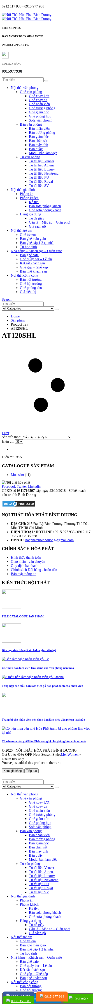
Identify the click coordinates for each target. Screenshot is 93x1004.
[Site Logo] (26, 15)
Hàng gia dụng (30, 214)
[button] (7, 299)
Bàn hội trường (31, 279)
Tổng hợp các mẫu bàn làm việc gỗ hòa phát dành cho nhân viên (42, 685)
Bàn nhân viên (39, 128)
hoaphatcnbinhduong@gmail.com (49, 540)
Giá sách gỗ (37, 226)
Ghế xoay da (38, 100)
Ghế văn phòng (31, 92)
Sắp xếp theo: (12, 437)
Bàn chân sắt (38, 141)
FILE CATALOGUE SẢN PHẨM (23, 616)
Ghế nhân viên (39, 104)
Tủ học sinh (28, 247)
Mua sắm (17, 475)
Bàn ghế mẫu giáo (33, 239)
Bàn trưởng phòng (42, 132)
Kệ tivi (34, 202)
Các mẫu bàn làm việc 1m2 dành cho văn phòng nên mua (38, 668)
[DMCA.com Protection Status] (19, 506)
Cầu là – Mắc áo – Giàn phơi (49, 222)
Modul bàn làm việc (43, 153)
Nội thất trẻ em (21, 230)
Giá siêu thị (28, 292)
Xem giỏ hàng (13, 770)
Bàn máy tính (38, 145)
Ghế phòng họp (40, 116)
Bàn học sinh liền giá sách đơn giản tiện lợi (29, 650)
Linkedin (34, 486)
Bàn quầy (36, 149)
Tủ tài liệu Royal (41, 181)
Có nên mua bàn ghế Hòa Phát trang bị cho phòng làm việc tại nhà (44, 741)
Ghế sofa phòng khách (45, 210)
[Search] (46, 80)
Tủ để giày (36, 218)
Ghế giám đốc (39, 112)
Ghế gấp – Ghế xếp (34, 267)
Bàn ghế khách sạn (33, 271)
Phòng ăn (26, 194)
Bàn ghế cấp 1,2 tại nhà (36, 243)
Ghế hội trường (31, 283)
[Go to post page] (11, 607)
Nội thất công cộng (24, 275)
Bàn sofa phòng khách (45, 206)
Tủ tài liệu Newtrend (43, 173)
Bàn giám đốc (39, 137)
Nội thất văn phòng (24, 88)
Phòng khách (29, 198)
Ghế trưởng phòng (42, 108)
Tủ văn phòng (30, 157)
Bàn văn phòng (31, 124)
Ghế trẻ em (28, 234)
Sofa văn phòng (40, 120)
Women (73, 754)
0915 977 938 (54, 996)
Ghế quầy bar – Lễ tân (36, 259)
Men (64, 754)
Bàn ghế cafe (29, 255)
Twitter (22, 486)
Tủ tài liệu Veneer (41, 161)
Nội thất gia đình (23, 190)
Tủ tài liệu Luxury (42, 169)
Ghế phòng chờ (31, 288)
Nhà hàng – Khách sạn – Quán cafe (36, 251)
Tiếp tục (31, 770)
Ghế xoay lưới (39, 96)
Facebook (9, 486)
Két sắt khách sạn (32, 263)
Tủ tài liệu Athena (41, 165)
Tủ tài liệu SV (39, 186)
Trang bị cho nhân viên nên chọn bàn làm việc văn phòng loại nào (43, 719)
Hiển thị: (8, 441)
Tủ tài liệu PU (39, 177)
